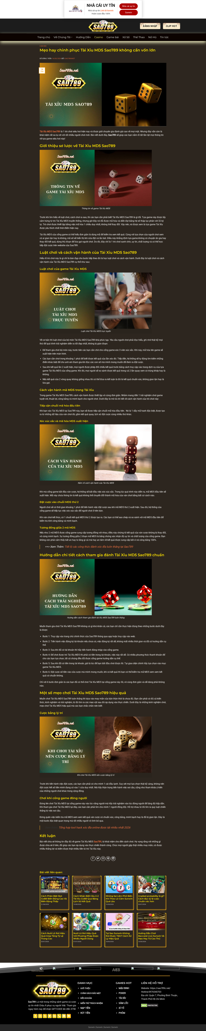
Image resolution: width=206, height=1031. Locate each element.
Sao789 (97, 841)
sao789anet (70, 58)
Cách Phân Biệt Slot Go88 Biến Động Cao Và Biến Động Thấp (54, 899)
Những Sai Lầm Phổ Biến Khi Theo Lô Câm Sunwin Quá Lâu (119, 899)
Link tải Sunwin (107, 10)
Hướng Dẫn (83, 37)
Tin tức (164, 37)
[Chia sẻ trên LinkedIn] (113, 858)
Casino (98, 37)
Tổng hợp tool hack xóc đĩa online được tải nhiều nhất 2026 (94, 827)
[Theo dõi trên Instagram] (40, 1016)
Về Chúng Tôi (62, 37)
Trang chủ (43, 37)
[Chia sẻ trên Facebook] (93, 858)
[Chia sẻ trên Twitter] (98, 858)
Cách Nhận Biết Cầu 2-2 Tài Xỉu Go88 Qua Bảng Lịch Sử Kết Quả (86, 899)
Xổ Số (125, 37)
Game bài (113, 37)
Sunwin (128, 12)
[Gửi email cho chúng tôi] (54, 1016)
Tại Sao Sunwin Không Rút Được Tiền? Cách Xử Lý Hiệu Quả (118, 936)
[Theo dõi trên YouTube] (69, 1016)
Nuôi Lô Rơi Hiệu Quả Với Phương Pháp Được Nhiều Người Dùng (86, 936)
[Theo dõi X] (45, 1016)
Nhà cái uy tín (128, 6)
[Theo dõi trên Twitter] (50, 1016)
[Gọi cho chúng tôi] (59, 1016)
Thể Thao (139, 37)
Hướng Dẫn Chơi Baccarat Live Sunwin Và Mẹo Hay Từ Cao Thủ (151, 936)
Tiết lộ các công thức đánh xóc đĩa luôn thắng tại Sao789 (99, 546)
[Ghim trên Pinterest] (108, 858)
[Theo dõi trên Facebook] (35, 1016)
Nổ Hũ (152, 37)
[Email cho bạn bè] (103, 858)
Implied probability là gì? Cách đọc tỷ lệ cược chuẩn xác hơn (151, 899)
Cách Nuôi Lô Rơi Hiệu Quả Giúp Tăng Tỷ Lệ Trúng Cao (53, 936)
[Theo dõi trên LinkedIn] (64, 1016)
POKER (122, 993)
